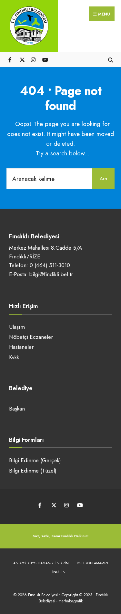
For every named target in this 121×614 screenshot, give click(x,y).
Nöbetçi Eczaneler (31, 337)
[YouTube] (44, 59)
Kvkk (14, 357)
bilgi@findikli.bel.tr (51, 274)
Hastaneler (21, 347)
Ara (103, 178)
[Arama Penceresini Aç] (110, 59)
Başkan (17, 408)
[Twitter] (21, 59)
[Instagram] (33, 59)
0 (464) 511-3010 (50, 265)
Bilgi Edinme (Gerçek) (35, 460)
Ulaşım (17, 327)
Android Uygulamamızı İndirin (41, 563)
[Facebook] (10, 59)
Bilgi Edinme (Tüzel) (32, 470)
